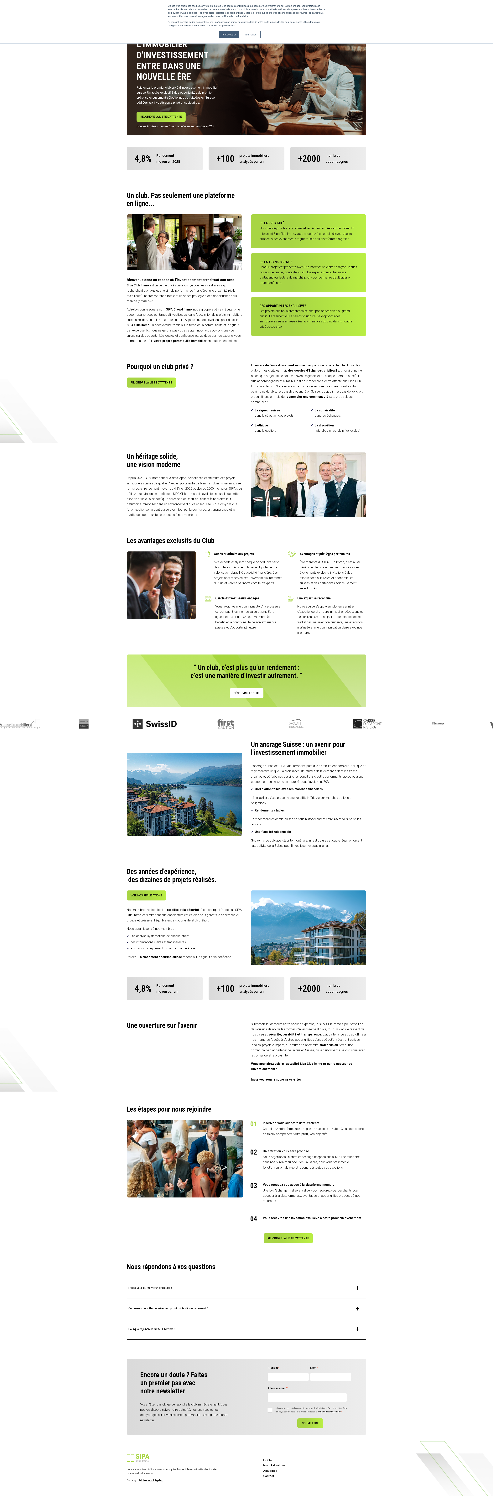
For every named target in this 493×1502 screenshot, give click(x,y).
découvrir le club (247, 693)
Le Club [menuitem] (268, 1460)
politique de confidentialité (329, 1412)
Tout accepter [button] (229, 34)
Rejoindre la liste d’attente (161, 116)
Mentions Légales (152, 1480)
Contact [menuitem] (268, 1476)
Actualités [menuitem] (270, 1471)
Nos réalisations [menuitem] (274, 1465)
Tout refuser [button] (251, 34)
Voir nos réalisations (146, 895)
